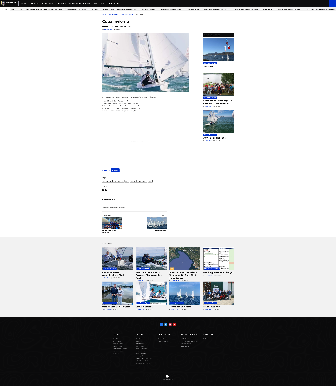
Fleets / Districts (140, 351)
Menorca (133, 181)
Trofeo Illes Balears (160, 230)
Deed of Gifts (139, 341)
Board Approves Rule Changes (218, 272)
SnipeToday (108, 29)
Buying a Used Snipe (119, 351)
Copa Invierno (107, 181)
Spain (150, 181)
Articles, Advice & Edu (189, 334)
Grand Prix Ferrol (211, 306)
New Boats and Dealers (120, 348)
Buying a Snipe (117, 346)
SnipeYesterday (185, 346)
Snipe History (117, 341)
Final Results (106, 170)
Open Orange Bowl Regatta (116, 306)
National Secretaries (141, 348)
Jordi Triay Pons (118, 181)
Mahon (126, 181)
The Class (34, 3)
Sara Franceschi (141, 181)
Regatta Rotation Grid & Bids (144, 358)
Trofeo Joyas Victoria (180, 306)
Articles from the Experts (188, 339)
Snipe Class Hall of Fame (143, 363)
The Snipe (116, 339)
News (95, 3)
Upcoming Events (163, 341)
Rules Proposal (140, 343)
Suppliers (116, 353)
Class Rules (139, 339)
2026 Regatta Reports (210, 63)
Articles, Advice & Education (79, 3)
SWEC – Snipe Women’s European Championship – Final (149, 275)
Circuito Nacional (144, 306)
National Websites (141, 353)
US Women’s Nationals (214, 138)
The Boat (24, 3)
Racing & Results (48, 3)
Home (104, 14)
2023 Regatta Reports (127, 14)
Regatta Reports (113, 14)
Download (115, 170)
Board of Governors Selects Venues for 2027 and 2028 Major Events (183, 275)
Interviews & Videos (186, 343)
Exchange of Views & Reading (189, 341)
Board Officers (140, 346)
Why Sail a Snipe (118, 343)
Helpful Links (208, 334)
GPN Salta (208, 66)
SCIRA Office (175, 280)
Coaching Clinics (140, 356)
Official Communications (143, 361)
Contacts (103, 3)
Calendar (61, 3)
